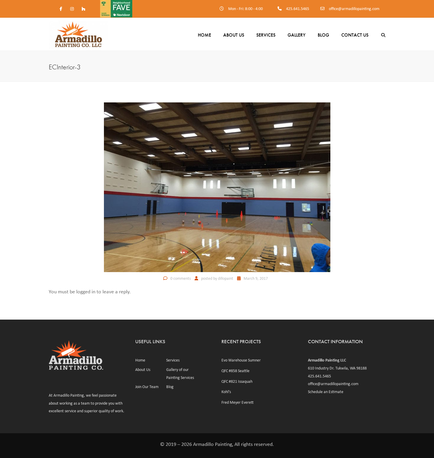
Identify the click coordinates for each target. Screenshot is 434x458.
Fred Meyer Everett (237, 402)
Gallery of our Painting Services (180, 373)
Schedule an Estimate (325, 391)
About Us (233, 35)
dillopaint (225, 278)
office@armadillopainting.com (354, 8)
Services (265, 35)
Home (204, 35)
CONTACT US (354, 35)
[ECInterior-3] (217, 186)
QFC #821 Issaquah (236, 381)
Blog (170, 386)
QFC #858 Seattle (235, 370)
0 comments (180, 278)
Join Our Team (147, 386)
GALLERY (297, 35)
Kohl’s (226, 391)
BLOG (323, 35)
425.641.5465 (297, 8)
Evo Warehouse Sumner (241, 360)
